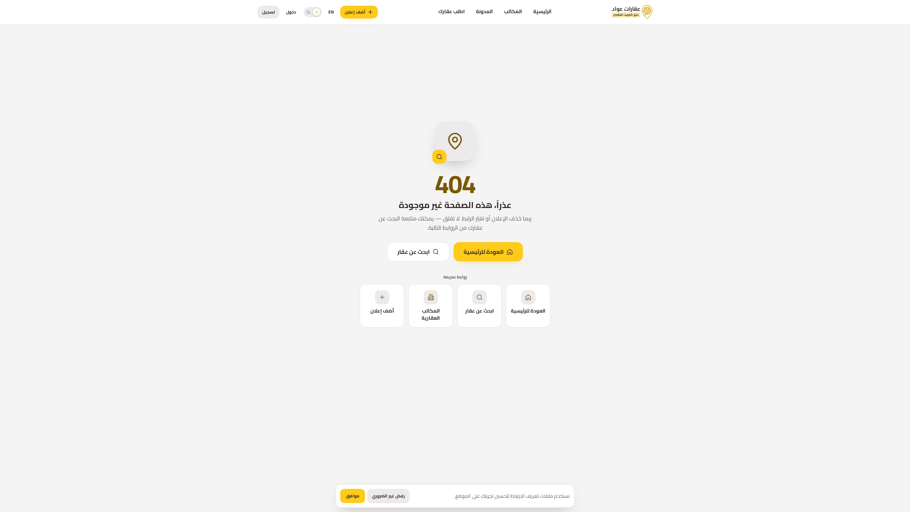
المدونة (484, 11)
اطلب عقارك (451, 11)
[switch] (313, 12)
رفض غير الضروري (388, 496)
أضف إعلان (355, 12)
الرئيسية (542, 11)
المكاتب (513, 11)
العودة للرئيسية (484, 251)
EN (331, 12)
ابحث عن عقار (413, 251)
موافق (352, 496)
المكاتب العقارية (431, 314)
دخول (291, 12)
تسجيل (268, 12)
